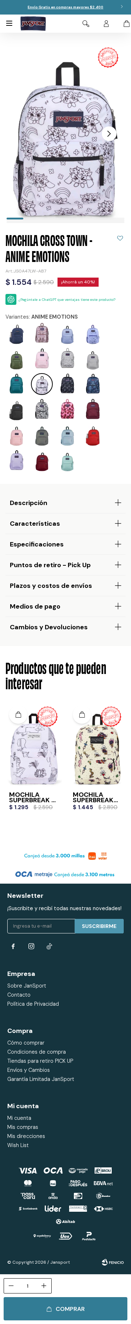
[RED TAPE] (93, 435)
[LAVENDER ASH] (67, 333)
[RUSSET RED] (42, 460)
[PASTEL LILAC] (16, 460)
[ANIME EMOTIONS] (42, 384)
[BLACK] (16, 409)
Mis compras (22, 1127)
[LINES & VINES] (93, 333)
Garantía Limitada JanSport (40, 1079)
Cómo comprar (25, 1043)
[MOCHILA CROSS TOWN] (42, 333)
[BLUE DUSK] (67, 435)
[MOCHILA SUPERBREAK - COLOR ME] (33, 744)
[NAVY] (16, 333)
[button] (86, 24)
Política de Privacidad (33, 1004)
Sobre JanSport (26, 985)
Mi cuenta (19, 1118)
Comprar (70, 1309)
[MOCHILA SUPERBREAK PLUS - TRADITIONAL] (97, 744)
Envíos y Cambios (28, 1070)
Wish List (18, 1145)
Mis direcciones (26, 1136)
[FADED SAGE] (67, 460)
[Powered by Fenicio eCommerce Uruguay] (113, 1262)
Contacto (19, 995)
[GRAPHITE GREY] (42, 435)
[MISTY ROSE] (16, 435)
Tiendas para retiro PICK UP (40, 1061)
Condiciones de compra (36, 1052)
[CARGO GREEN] (16, 359)
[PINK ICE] (42, 359)
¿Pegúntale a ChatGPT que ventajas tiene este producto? (67, 299)
